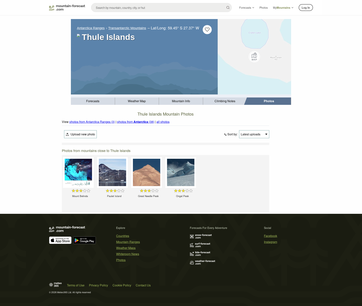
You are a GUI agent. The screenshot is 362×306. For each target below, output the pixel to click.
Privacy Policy (98, 285)
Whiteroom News (127, 254)
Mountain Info (181, 101)
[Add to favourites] (207, 29)
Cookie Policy (122, 285)
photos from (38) (135, 122)
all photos (162, 122)
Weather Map (137, 101)
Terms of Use (75, 285)
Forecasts (245, 7)
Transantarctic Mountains (127, 28)
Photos (263, 7)
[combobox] (161, 7)
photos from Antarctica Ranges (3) (92, 122)
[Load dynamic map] (254, 56)
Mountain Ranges (128, 242)
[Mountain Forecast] (67, 8)
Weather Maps (126, 248)
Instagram (270, 242)
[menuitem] (93, 101)
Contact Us (143, 285)
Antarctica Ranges (91, 28)
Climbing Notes (225, 101)
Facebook (270, 236)
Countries (122, 236)
